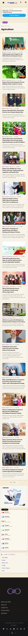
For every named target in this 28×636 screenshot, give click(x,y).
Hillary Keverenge (7, 256)
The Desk (5, 557)
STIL (3, 570)
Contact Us (4, 607)
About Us (4, 604)
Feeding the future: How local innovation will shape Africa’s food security (10, 348)
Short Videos (6, 568)
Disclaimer (4, 613)
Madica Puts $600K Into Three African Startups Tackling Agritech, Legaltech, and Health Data (13, 170)
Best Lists (5, 563)
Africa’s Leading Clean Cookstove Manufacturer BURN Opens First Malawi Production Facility (12, 411)
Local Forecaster (7, 52)
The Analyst (6, 108)
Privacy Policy (5, 610)
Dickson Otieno (6, 226)
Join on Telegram (15, 15)
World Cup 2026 (6, 602)
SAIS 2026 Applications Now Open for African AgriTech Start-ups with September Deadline (12, 260)
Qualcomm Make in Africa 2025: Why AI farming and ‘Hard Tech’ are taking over (10, 200)
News (3, 560)
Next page (13, 482)
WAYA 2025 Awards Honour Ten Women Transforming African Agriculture (10, 290)
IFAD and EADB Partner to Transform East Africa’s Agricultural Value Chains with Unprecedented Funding (13, 381)
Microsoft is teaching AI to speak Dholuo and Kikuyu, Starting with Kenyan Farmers (11, 230)
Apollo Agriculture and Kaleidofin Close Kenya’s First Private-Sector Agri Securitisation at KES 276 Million (13, 140)
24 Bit (3, 565)
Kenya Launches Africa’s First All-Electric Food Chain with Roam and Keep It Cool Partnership (12, 441)
